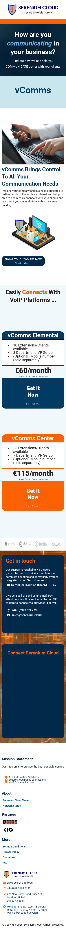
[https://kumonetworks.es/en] (33, 829)
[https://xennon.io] (33, 822)
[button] (33, 17)
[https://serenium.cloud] (33, 9)
